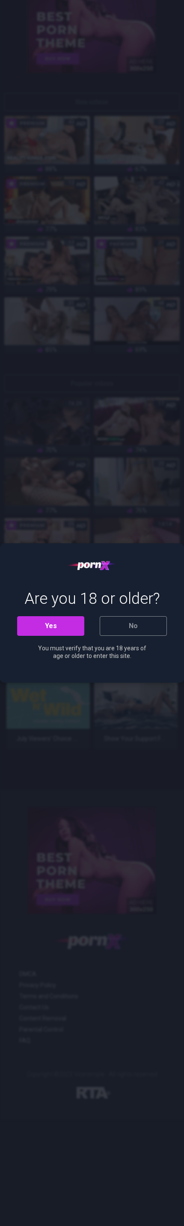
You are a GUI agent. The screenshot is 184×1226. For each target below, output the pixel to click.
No (133, 626)
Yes (51, 626)
